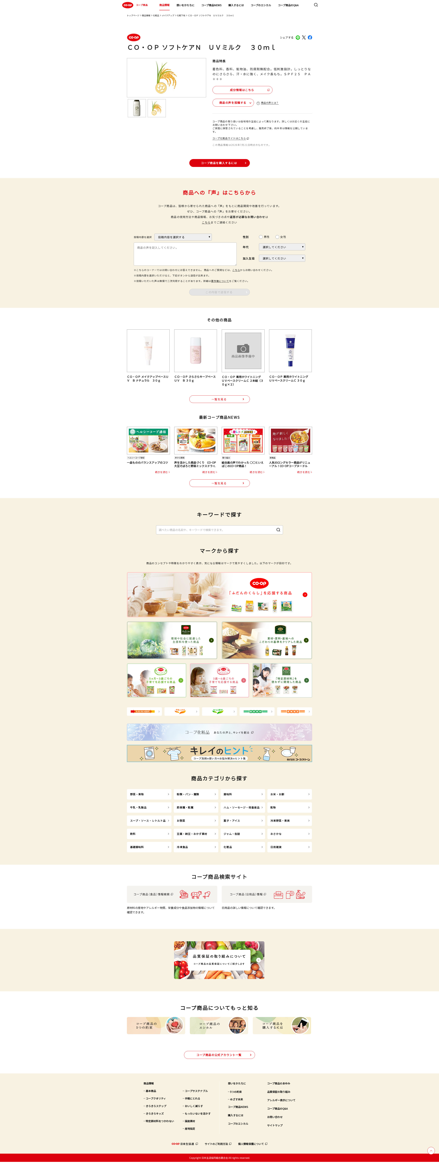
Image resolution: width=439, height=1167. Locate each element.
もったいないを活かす (198, 1113)
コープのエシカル (261, 5)
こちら (206, 222)
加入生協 (249, 258)
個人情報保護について (251, 1144)
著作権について (220, 281)
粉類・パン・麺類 (188, 794)
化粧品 (156, 15)
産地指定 (190, 1128)
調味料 (228, 794)
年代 (246, 247)
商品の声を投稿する (232, 102)
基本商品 (151, 1091)
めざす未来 (236, 1099)
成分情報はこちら (242, 90)
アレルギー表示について (281, 1100)
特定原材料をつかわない (160, 1121)
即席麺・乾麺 (185, 807)
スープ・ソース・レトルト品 (148, 820)
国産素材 (190, 1121)
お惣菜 (181, 820)
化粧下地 (181, 15)
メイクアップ (168, 15)
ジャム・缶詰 (232, 834)
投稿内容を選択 (143, 237)
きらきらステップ (156, 1106)
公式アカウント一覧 (219, 1055)
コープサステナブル (196, 1091)
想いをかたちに (185, 5)
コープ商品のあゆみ (278, 1083)
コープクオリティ (156, 1098)
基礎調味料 (137, 847)
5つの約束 (236, 1091)
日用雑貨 (276, 847)
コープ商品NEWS (211, 5)
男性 (267, 237)
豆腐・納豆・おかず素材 (192, 834)
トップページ (133, 15)
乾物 (273, 807)
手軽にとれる (192, 1098)
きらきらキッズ (155, 1113)
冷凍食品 (182, 847)
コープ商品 (142, 5)
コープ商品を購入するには (219, 163)
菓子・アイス (232, 820)
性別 (246, 237)
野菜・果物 (137, 794)
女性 (283, 237)
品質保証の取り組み (278, 1091)
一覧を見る (219, 399)
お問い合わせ (275, 1117)
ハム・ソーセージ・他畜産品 (242, 807)
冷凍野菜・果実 (280, 820)
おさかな (276, 834)
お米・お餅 (277, 794)
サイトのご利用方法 (216, 1144)
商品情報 (164, 5)
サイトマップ (275, 1125)
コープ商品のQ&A (288, 5)
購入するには (236, 5)
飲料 (133, 834)
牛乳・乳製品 (138, 807)
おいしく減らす (194, 1106)
